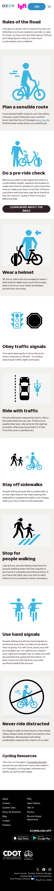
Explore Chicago (44, 873)
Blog (4, 816)
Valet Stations (33, 803)
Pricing (31, 873)
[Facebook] (44, 870)
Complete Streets (36, 762)
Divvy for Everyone (42, 876)
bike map (41, 120)
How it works (20, 873)
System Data (8, 807)
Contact (6, 820)
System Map (26, 876)
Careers (6, 803)
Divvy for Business (11, 812)
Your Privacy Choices (20, 878)
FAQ (29, 799)
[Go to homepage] (15, 6)
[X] (38, 870)
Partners (6, 825)
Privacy (30, 812)
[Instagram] (50, 870)
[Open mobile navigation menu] (49, 6)
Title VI (30, 807)
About (5, 799)
